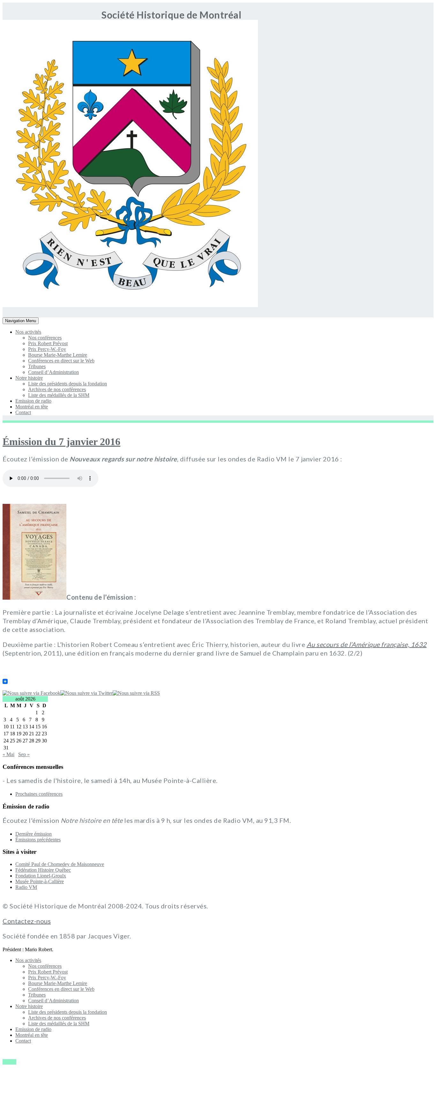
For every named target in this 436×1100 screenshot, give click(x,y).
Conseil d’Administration (53, 372)
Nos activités (28, 332)
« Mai (8, 754)
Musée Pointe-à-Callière (39, 881)
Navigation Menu (20, 321)
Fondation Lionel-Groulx (40, 875)
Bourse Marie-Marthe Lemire (57, 355)
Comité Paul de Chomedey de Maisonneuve (59, 864)
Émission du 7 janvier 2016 (61, 441)
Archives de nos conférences (57, 389)
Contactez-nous (27, 921)
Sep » (24, 754)
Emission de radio (33, 401)
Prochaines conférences (39, 794)
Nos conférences (45, 337)
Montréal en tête (31, 406)
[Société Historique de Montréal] (22, 305)
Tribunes (37, 366)
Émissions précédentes (38, 839)
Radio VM (26, 887)
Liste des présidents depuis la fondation (67, 383)
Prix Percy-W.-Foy (47, 349)
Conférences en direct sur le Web (61, 360)
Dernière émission (33, 834)
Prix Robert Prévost (48, 343)
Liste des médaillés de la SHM (58, 395)
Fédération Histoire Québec (43, 870)
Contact (23, 412)
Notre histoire (29, 378)
